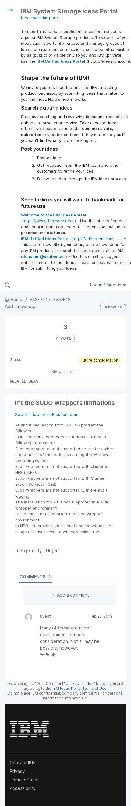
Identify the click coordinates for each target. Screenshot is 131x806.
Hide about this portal (40, 18)
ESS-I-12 (38, 299)
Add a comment (73, 594)
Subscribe (113, 307)
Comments (35, 576)
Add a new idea (21, 306)
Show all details (65, 371)
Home (16, 299)
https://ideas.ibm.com (93, 238)
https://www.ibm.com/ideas (49, 220)
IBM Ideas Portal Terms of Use (79, 688)
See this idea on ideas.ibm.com (46, 414)
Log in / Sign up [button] (106, 284)
